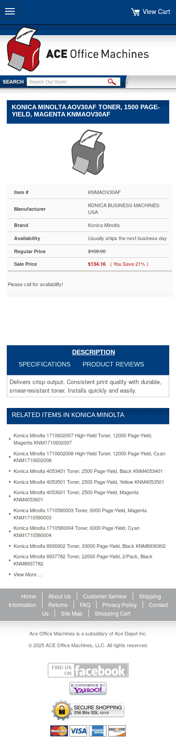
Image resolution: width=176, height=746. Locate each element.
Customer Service (105, 596)
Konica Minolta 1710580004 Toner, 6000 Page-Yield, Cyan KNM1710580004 (76, 531)
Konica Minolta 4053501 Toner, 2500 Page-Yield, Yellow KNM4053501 (89, 481)
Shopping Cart (112, 613)
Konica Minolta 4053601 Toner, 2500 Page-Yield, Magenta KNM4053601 (76, 496)
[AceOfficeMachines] (88, 49)
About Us (59, 596)
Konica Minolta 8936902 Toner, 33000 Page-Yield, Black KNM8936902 (90, 545)
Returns (58, 604)
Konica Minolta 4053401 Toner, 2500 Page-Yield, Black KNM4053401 (88, 471)
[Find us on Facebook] (88, 670)
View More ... (28, 574)
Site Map (72, 613)
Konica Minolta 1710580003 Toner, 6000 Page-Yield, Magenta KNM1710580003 (80, 514)
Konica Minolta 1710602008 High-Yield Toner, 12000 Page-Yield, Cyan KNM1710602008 (89, 457)
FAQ (85, 604)
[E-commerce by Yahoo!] (88, 688)
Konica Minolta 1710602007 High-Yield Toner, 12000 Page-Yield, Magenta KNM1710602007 (83, 439)
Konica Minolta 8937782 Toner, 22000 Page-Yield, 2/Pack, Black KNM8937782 (83, 560)
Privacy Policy (119, 604)
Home (28, 596)
